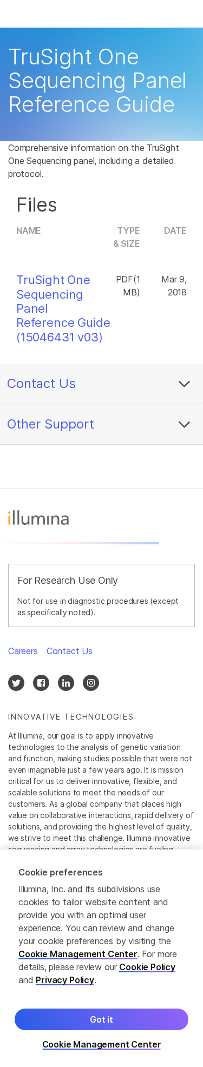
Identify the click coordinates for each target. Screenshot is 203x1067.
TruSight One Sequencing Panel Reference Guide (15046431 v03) (63, 308)
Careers (23, 651)
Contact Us (41, 383)
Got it (101, 1019)
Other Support (50, 424)
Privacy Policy (65, 979)
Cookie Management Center (77, 954)
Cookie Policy (147, 966)
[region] (101, 958)
